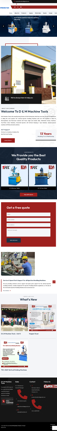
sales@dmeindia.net (22, 412)
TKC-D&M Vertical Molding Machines (14, 370)
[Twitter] (48, 386)
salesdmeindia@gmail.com (23, 406)
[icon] (14, 7)
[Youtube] (50, 386)
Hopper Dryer (34, 334)
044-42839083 (35, 411)
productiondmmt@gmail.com (38, 397)
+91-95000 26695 (21, 401)
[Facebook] (45, 386)
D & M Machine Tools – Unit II (11, 334)
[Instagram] (53, 386)
